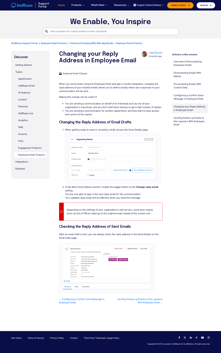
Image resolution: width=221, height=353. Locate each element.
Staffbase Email (26, 85)
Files (20, 141)
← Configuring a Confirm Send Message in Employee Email (81, 301)
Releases (20, 168)
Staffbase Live (25, 113)
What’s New (97, 5)
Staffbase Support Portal (24, 43)
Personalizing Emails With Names (187, 74)
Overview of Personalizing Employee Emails (188, 63)
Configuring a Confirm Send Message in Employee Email (188, 97)
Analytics (23, 120)
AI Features (24, 92)
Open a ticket (178, 5)
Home (61, 5)
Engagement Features (29, 147)
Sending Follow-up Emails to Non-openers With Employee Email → (140, 301)
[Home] (22, 5)
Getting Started (23, 65)
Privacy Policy (57, 338)
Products (76, 5)
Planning (23, 106)
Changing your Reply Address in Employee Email (189, 108)
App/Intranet (24, 78)
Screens (22, 134)
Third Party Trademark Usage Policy (101, 338)
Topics (18, 71)
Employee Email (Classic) (54, 43)
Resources (120, 5)
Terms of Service (36, 338)
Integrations (21, 161)
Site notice (16, 338)
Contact (74, 338)
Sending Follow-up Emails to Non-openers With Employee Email (189, 121)
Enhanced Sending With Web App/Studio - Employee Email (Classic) (106, 43)
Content (22, 99)
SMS (20, 127)
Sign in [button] (204, 5)
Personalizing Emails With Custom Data (187, 86)
